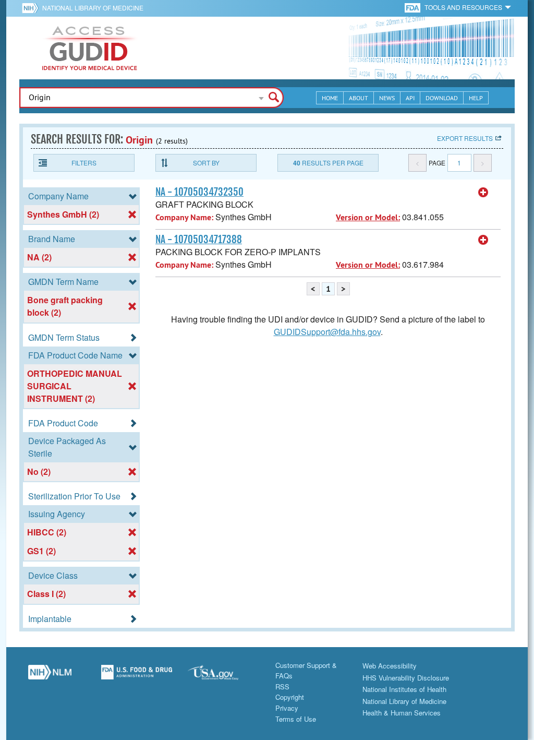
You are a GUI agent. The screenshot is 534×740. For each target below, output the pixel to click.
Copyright (289, 697)
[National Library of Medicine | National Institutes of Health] (50, 676)
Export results (465, 138)
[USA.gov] (223, 676)
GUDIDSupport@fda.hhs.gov (327, 332)
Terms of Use (295, 719)
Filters (83, 162)
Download (442, 98)
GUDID (90, 48)
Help (476, 98)
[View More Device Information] (483, 192)
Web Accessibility (389, 666)
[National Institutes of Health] (32, 8)
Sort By (206, 162)
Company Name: (184, 217)
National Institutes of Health (404, 689)
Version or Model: (368, 217)
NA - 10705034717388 (198, 239)
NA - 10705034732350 (199, 192)
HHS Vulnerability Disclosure (405, 678)
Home (330, 98)
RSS (282, 686)
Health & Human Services (401, 713)
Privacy (286, 708)
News (387, 98)
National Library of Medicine (92, 7)
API (410, 98)
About (358, 98)
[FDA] (413, 7)
